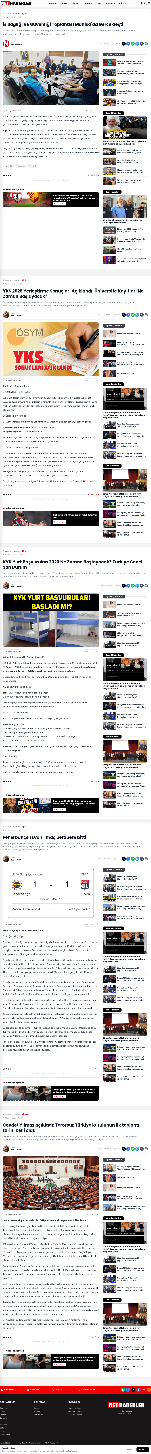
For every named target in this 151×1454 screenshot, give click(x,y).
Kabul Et (142, 1449)
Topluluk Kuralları (75, 1414)
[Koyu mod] (141, 3)
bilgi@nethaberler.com (31, 1443)
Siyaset (75, 3)
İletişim (37, 1408)
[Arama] (145, 3)
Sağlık (2, 1431)
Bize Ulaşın (9, 1389)
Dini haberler (5, 1434)
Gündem (52, 3)
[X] (133, 1390)
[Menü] (149, 3)
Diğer (121, 3)
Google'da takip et (13, 111)
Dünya (64, 3)
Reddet (130, 1449)
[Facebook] (128, 1390)
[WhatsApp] (123, 1390)
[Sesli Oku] (87, 111)
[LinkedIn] (138, 1390)
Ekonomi (88, 3)
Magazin (110, 3)
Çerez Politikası (74, 1408)
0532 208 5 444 (9, 1443)
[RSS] (149, 1390)
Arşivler (59, 1389)
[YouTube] (144, 1390)
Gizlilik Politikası (88, 1389)
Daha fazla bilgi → (71, 1451)
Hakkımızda (38, 1414)
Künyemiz (34, 1389)
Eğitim (2, 1428)
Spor (99, 3)
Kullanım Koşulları (75, 1411)
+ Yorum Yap (93, 175)
